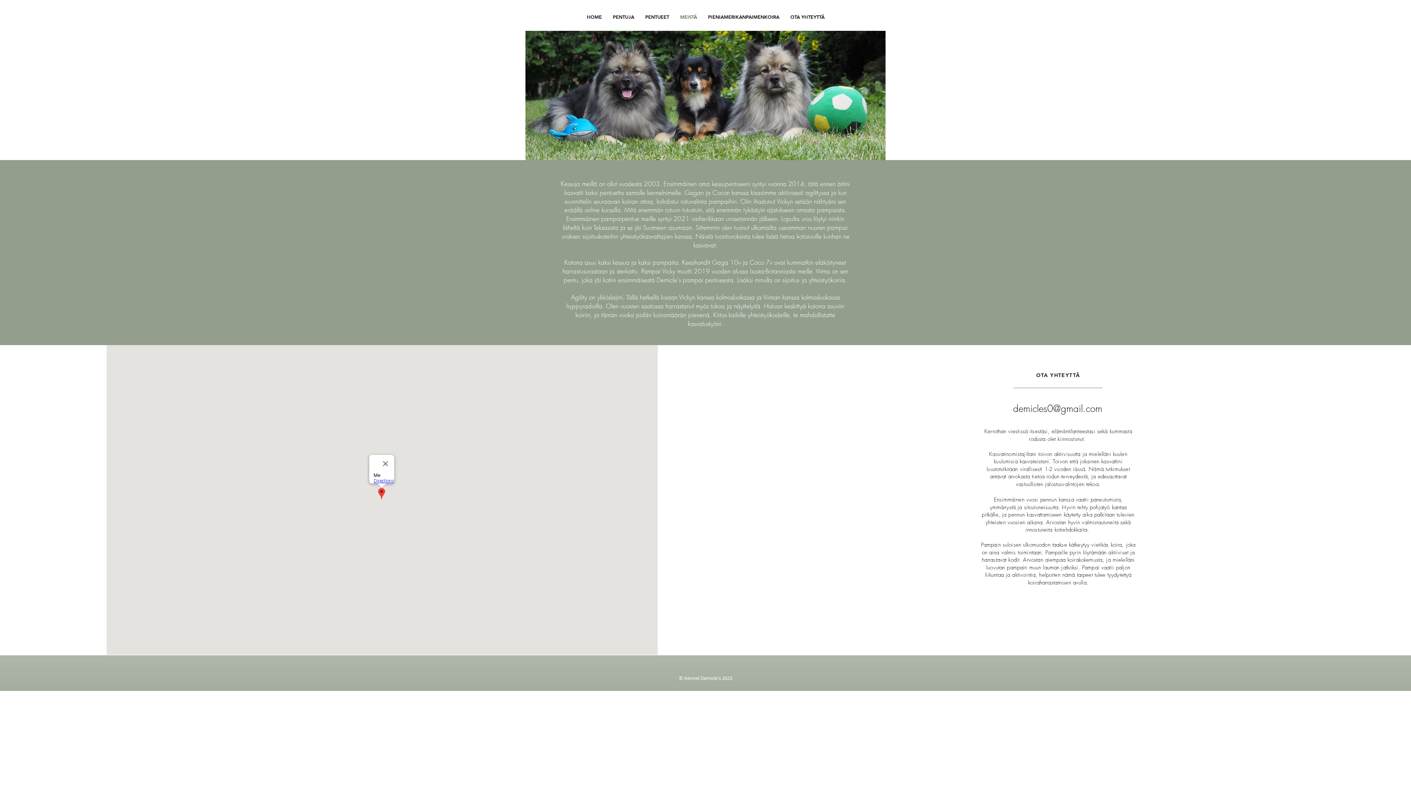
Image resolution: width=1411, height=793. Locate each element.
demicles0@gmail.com (1057, 408)
